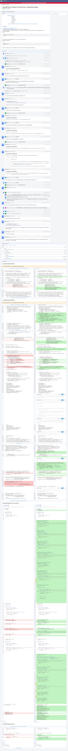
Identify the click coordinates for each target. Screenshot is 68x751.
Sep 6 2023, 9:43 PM (46, 93)
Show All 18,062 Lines (18, 500)
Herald (8, 55)
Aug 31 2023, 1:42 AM (47, 85)
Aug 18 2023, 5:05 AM (47, 66)
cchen (7, 207)
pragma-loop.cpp (9, 258)
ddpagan (13, 15)
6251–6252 (8, 133)
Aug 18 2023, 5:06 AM (46, 73)
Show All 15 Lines (18, 748)
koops (6, 11)
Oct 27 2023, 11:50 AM (47, 211)
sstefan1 (22, 61)
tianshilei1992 (14, 19)
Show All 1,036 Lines (19, 330)
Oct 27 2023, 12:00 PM (45, 221)
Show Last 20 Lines (24, 297)
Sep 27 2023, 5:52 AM (47, 115)
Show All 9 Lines (18, 443)
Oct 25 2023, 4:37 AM (47, 182)
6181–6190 (8, 155)
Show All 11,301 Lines (19, 268)
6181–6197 (8, 119)
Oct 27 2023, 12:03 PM (45, 231)
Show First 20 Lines (12, 268)
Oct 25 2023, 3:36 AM (46, 177)
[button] (62, 394)
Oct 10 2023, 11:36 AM (47, 169)
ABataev (13, 16)
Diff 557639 (17, 136)
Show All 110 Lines (19, 726)
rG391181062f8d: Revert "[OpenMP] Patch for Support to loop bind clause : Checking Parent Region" (31, 207)
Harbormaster (9, 85)
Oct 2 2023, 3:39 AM (47, 128)
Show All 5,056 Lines (19, 304)
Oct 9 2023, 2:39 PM (47, 144)
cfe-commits (16, 61)
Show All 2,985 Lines (18, 297)
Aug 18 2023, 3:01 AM (47, 53)
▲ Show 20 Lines (12, 297)
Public (9, 8)
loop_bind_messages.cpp (10, 256)
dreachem (13, 18)
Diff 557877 (17, 182)
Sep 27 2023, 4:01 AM (47, 113)
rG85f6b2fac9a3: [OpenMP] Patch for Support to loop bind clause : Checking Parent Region (24, 23)
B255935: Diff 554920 (22, 85)
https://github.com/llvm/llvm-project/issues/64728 (10, 28)
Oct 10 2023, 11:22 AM (47, 151)
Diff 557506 (17, 122)
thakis (13, 22)
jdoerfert (13, 17)
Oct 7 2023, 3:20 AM (46, 136)
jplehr (19, 61)
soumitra (13, 20)
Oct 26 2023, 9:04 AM (46, 202)
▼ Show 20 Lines (24, 268)
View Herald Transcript (23, 55)
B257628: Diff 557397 (22, 113)
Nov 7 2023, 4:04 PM (46, 237)
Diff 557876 (17, 177)
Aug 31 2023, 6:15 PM (47, 88)
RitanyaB (13, 21)
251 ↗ (8, 70)
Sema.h (7, 250)
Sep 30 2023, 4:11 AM (46, 122)
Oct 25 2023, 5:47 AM (46, 187)
